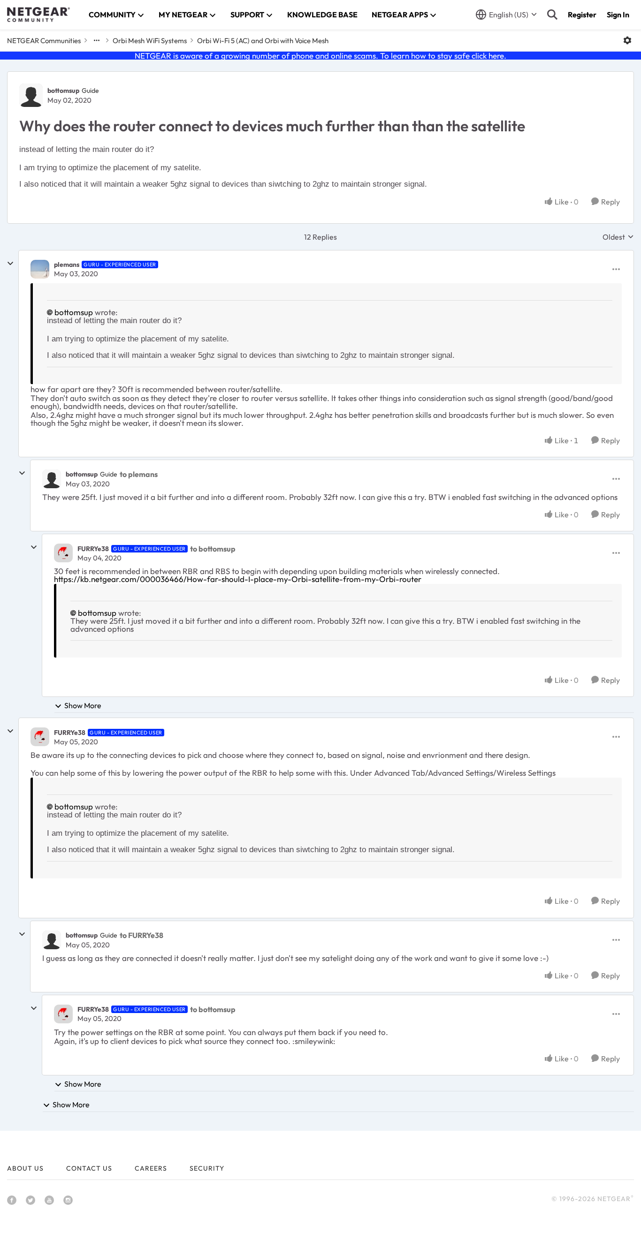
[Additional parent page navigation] (96, 40)
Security (207, 1168)
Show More (82, 705)
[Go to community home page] (38, 14)
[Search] (552, 14)
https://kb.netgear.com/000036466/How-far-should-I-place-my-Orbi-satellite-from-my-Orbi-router (237, 579)
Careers (151, 1168)
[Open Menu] (627, 40)
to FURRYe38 (141, 935)
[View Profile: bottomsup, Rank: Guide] (31, 95)
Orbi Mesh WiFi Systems (150, 40)
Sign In (618, 14)
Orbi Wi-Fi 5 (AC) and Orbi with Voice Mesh (262, 40)
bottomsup (63, 90)
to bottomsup (213, 548)
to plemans (139, 474)
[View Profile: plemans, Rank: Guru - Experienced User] (40, 269)
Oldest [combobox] (618, 237)
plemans (66, 264)
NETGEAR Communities (44, 40)
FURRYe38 (93, 548)
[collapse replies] (10, 263)
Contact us (89, 1168)
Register (582, 14)
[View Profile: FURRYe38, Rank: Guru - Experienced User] (63, 553)
